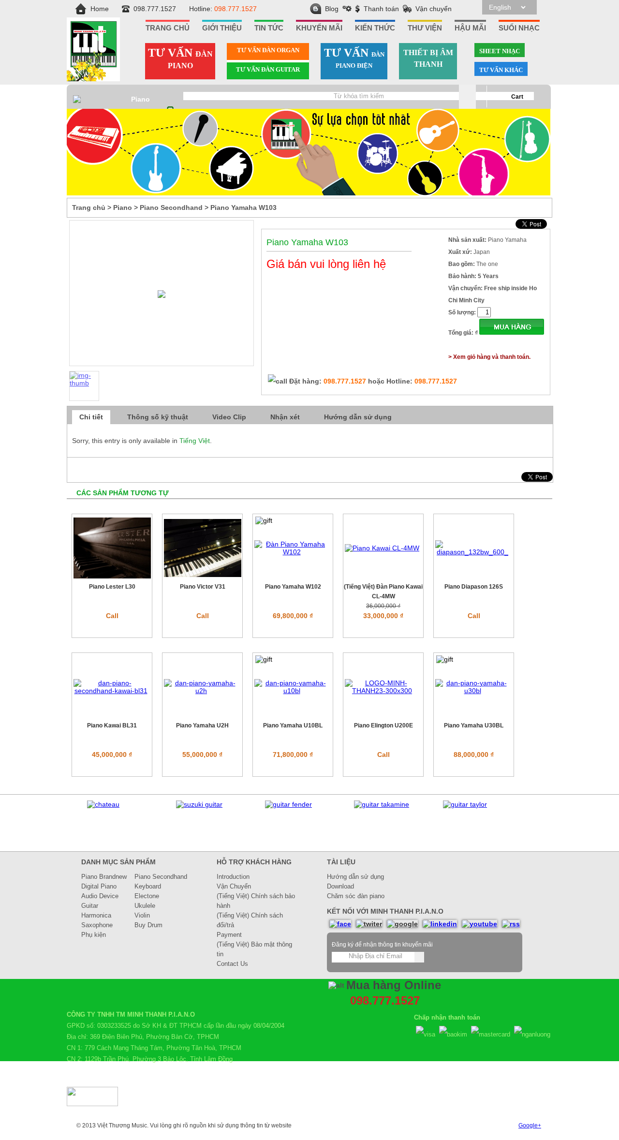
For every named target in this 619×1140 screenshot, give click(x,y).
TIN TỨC (268, 28)
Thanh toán (381, 9)
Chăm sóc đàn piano (355, 896)
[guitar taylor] (465, 804)
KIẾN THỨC (375, 28)
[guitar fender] (288, 804)
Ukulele (144, 905)
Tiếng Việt (194, 440)
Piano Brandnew (104, 876)
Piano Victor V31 (202, 586)
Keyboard (147, 886)
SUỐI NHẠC (519, 28)
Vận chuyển (433, 9)
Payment (229, 934)
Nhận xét (285, 417)
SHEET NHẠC (499, 51)
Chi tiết (91, 417)
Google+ (529, 1125)
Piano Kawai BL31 (112, 725)
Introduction (233, 876)
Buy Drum (148, 925)
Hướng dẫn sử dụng (358, 417)
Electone (146, 896)
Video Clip (229, 417)
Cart (517, 96)
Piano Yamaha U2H (202, 725)
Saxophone (97, 925)
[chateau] (103, 804)
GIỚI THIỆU (222, 28)
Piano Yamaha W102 (293, 586)
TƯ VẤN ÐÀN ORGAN (268, 50)
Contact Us (232, 963)
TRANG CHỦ (168, 28)
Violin (142, 915)
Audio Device (99, 896)
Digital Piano (99, 886)
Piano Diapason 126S (473, 586)
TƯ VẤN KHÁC (501, 70)
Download (340, 886)
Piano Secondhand (160, 876)
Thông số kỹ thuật (157, 417)
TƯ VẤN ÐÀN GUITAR (268, 69)
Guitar (89, 905)
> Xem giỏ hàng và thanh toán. (489, 357)
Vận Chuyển (234, 886)
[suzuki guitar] (199, 804)
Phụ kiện (93, 934)
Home (99, 9)
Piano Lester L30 (112, 586)
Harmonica (96, 915)
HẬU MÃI (470, 28)
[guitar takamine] (381, 804)
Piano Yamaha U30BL (473, 725)
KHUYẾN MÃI (319, 28)
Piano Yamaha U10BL (293, 725)
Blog (332, 9)
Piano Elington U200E (383, 725)
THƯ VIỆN (425, 28)
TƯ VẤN (180, 58)
